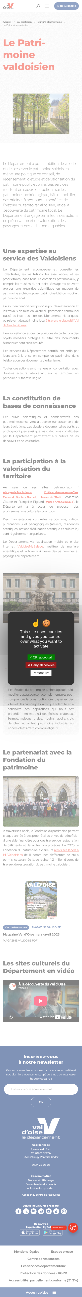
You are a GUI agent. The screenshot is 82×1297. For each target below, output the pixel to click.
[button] (73, 1272)
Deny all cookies (42, 665)
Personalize (41, 673)
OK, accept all (42, 657)
